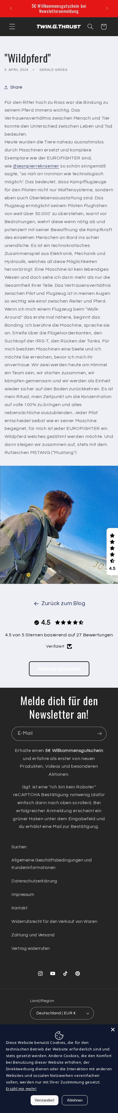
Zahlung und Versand (33, 935)
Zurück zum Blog (63, 603)
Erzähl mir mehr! (21, 1088)
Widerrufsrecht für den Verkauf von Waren (54, 921)
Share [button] (16, 87)
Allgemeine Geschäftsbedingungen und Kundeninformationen (51, 864)
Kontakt (19, 908)
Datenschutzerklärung (34, 881)
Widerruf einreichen (59, 669)
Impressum (22, 894)
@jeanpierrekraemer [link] (36, 166)
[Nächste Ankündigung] (107, 8)
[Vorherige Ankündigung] (11, 8)
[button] (12, 26)
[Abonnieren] (99, 734)
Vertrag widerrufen (30, 948)
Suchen (19, 847)
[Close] (113, 1029)
